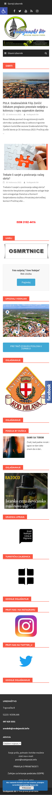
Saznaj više (34, 785)
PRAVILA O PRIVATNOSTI (26, 766)
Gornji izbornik (15, 3)
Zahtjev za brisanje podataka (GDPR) (26, 773)
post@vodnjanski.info (26, 759)
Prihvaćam (26, 788)
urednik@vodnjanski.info (16, 728)
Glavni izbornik (15, 53)
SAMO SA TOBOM (35, 437)
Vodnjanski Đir (33, 114)
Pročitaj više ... (17, 200)
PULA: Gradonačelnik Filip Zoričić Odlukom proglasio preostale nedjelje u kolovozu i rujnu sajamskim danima (25, 106)
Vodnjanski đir (10, 791)
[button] (4, 11)
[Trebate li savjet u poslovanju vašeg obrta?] (26, 156)
